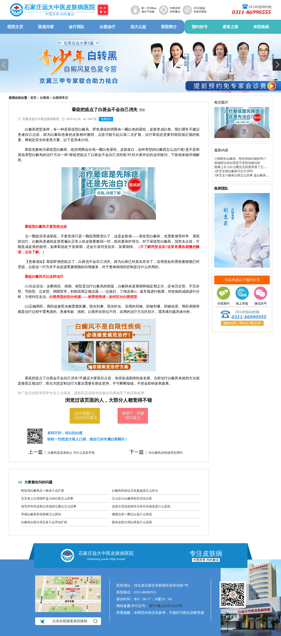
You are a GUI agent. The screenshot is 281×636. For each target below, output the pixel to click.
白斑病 (44, 97)
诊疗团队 (77, 27)
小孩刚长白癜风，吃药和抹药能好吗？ (240, 158)
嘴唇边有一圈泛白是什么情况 (132, 514)
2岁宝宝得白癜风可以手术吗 (233, 171)
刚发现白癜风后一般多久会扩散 (42, 490)
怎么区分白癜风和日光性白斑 (132, 498)
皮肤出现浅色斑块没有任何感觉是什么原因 (141, 506)
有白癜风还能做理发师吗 (165, 452)
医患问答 (46, 27)
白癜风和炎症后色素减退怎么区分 (135, 490)
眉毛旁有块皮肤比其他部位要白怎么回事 (48, 506)
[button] (4, 65)
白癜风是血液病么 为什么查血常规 (71, 452)
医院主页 (15, 27)
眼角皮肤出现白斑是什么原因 (132, 522)
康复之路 (230, 27)
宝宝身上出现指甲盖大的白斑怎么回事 (47, 498)
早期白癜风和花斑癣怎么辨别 (41, 514)
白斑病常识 (60, 97)
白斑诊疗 (107, 27)
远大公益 (138, 27)
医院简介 (169, 27)
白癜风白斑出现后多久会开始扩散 (44, 522)
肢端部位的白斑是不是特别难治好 (237, 163)
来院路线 (261, 27)
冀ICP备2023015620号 (165, 606)
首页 (33, 97)
